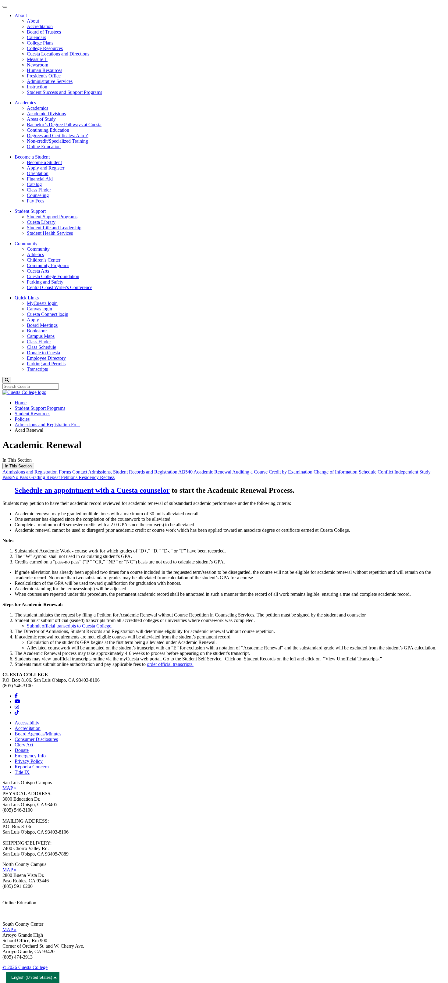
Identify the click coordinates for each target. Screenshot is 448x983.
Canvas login (39, 308)
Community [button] (26, 243)
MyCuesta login (42, 303)
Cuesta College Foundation (53, 276)
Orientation (37, 173)
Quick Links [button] (27, 297)
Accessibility (27, 722)
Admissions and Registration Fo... (47, 424)
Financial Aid (40, 178)
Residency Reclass (97, 477)
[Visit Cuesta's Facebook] (16, 696)
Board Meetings (42, 325)
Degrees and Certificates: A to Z (57, 135)
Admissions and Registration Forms (37, 471)
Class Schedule (41, 347)
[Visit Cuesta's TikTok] (17, 712)
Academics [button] (25, 102)
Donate (22, 750)
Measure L (37, 59)
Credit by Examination (291, 471)
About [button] (21, 15)
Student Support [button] (30, 211)
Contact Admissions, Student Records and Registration (125, 471)
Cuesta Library (41, 222)
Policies (22, 419)
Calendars (36, 37)
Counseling (38, 195)
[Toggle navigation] (4, 7)
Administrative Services (50, 81)
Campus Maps (41, 336)
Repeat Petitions (62, 477)
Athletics (35, 254)
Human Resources (44, 70)
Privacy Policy (29, 761)
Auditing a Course (250, 471)
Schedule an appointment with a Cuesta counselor (92, 490)
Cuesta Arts (38, 270)
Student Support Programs (52, 216)
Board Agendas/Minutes (38, 733)
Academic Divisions (46, 113)
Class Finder (39, 189)
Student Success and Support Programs (64, 92)
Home (21, 402)
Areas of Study (41, 119)
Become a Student (44, 162)
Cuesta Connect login (47, 314)
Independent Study (412, 471)
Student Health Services (50, 233)
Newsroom (37, 64)
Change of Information (336, 471)
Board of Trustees (44, 31)
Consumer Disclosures (36, 739)
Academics (37, 108)
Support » (11, 913)
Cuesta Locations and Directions (58, 53)
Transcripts (37, 369)
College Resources (45, 48)
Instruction (37, 86)
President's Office (44, 75)
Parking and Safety (45, 281)
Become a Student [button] (32, 156)
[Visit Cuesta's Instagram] (17, 707)
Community (38, 249)
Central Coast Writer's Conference (59, 287)
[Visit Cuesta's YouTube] (17, 701)
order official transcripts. (170, 664)
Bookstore (37, 330)
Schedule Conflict (376, 471)
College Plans (40, 42)
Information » (15, 908)
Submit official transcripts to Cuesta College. (69, 625)
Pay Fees (35, 200)
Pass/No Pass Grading (24, 477)
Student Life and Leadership (54, 227)
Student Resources (32, 413)
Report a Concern (32, 766)
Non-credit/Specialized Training (57, 141)
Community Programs (48, 265)
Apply (33, 319)
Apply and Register (45, 167)
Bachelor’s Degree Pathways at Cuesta (64, 124)
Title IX (22, 772)
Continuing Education (48, 130)
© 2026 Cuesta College (25, 967)
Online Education (44, 146)
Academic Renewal (213, 471)
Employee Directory (46, 358)
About (33, 20)
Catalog (34, 184)
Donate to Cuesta (43, 352)
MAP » (9, 788)
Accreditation (40, 26)
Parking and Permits (46, 363)
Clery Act (24, 744)
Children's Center (43, 260)
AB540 (186, 471)
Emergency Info (30, 755)
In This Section (18, 466)
